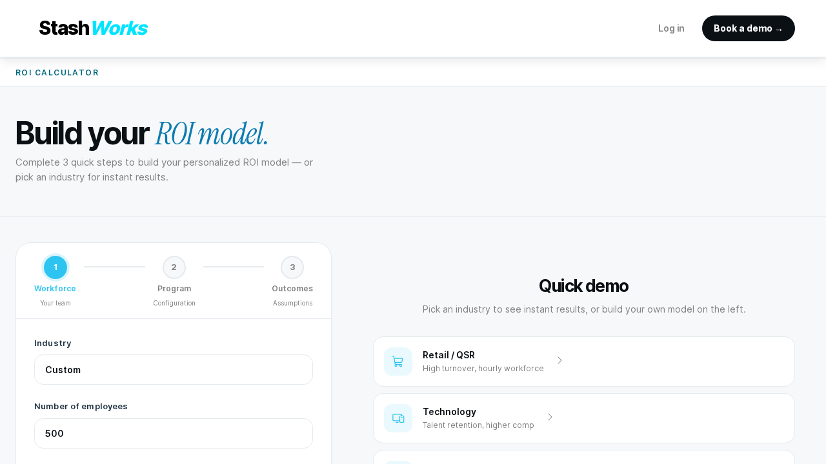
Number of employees (81, 406)
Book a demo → (748, 28)
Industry (52, 343)
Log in (671, 28)
